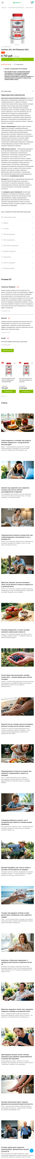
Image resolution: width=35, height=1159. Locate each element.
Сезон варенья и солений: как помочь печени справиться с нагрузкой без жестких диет (16, 443)
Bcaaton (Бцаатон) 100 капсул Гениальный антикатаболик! (8, 380)
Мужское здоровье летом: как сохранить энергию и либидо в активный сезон (17, 1010)
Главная (3, 7)
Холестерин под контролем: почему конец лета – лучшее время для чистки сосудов (16, 677)
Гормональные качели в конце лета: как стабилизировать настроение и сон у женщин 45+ (17, 537)
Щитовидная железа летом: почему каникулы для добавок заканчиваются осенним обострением (16, 1057)
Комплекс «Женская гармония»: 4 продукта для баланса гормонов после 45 (16, 962)
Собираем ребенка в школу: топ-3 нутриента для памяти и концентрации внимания (16, 822)
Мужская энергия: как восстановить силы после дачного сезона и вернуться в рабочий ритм (17, 585)
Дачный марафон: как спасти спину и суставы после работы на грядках (16, 869)
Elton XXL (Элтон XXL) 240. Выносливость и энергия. (25, 380)
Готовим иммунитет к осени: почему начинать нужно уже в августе (15, 631)
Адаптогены (29, 7)
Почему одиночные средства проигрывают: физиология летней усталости (15, 1149)
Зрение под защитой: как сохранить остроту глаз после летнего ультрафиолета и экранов (15, 490)
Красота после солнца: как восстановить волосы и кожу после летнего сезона (17, 725)
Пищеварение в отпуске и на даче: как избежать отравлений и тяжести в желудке (16, 773)
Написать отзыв (7, 350)
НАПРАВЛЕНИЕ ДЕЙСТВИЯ (16, 7)
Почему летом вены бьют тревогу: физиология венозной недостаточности (17, 1103)
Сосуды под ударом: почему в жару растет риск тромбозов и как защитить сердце (16, 915)
